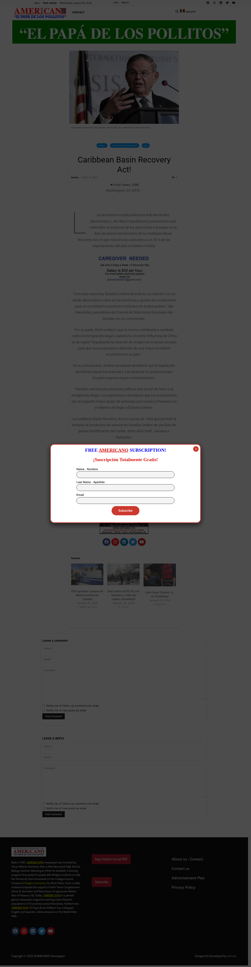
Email (80, 494)
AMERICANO (113, 450)
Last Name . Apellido (90, 482)
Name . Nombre (87, 469)
